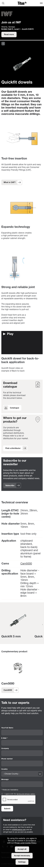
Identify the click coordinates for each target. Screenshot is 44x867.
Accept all (22, 849)
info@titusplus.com (19, 830)
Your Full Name (7, 728)
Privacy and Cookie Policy (25, 843)
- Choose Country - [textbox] (11, 774)
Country (4, 769)
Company (5, 748)
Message (5, 779)
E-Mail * (4, 738)
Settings (22, 862)
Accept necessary (22, 856)
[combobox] (22, 774)
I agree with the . (20, 794)
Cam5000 (26, 563)
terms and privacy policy (26, 794)
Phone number (7, 759)
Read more (9, 35)
